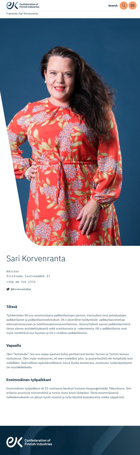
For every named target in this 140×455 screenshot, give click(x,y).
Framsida (11, 13)
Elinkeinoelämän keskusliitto (22, 5)
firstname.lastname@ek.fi (28, 276)
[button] (124, 5)
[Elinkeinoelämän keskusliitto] (29, 441)
